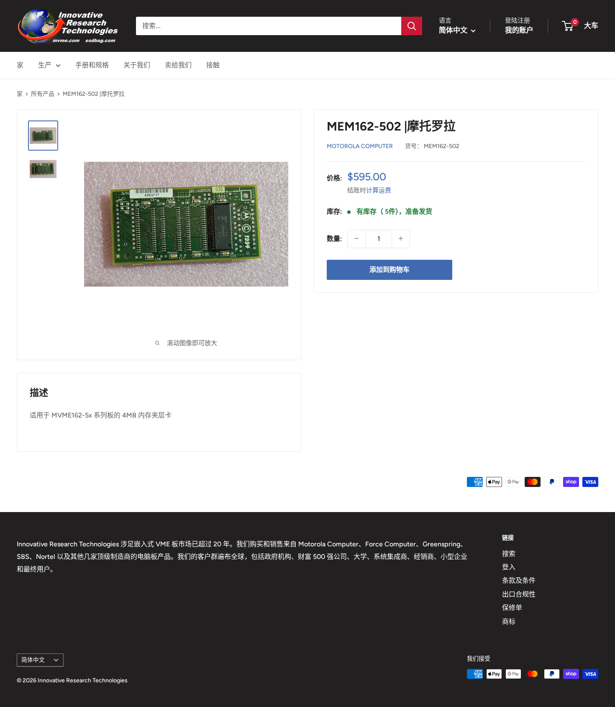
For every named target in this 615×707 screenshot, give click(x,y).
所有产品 (42, 93)
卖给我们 (178, 65)
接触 (213, 65)
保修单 (512, 608)
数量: (334, 238)
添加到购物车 (389, 269)
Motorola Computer (360, 145)
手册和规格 (92, 65)
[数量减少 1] (356, 238)
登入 (508, 567)
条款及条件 (519, 580)
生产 (44, 65)
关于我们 (136, 65)
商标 (508, 621)
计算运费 (378, 190)
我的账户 (519, 30)
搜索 (508, 554)
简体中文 (33, 659)
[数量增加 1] (401, 238)
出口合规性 (519, 594)
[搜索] (411, 26)
